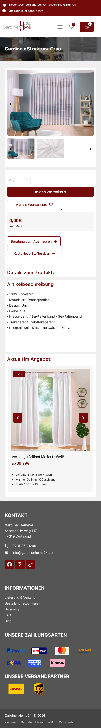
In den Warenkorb (50, 191)
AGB (50, 722)
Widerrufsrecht (66, 722)
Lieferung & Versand (20, 597)
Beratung (12, 609)
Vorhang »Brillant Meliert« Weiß (38, 457)
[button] (60, 27)
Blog (8, 621)
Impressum (10, 722)
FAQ (8, 615)
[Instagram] (20, 564)
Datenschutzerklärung (32, 722)
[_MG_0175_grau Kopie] (50, 103)
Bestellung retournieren (22, 603)
